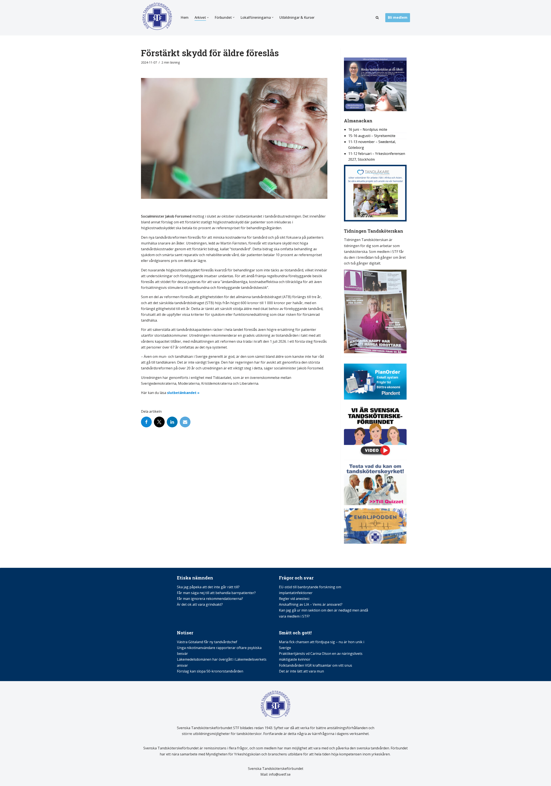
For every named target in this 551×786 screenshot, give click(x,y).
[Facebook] (146, 422)
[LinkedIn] (172, 422)
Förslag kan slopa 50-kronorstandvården (210, 671)
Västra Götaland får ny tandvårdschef (207, 642)
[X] (159, 422)
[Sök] (377, 17)
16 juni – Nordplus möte (367, 129)
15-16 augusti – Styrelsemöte (371, 135)
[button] (208, 17)
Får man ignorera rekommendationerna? (210, 598)
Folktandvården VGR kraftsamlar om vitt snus (315, 665)
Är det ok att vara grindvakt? (200, 604)
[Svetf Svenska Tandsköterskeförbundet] (157, 18)
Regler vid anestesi (294, 598)
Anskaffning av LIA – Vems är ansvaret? (310, 604)
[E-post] (185, 422)
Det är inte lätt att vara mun (301, 671)
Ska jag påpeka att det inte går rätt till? (208, 587)
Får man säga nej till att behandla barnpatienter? (217, 592)
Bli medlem (397, 17)
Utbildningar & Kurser (296, 17)
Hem (185, 17)
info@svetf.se (279, 774)
